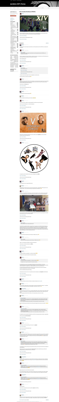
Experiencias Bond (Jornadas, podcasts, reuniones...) (13, 48)
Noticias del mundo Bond (14, 37)
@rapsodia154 (34, 359)
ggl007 (23, 44)
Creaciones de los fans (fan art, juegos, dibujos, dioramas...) (14, 42)
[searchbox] (45, 7)
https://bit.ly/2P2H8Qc (23, 35)
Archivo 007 (14, 0)
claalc (23, 13)
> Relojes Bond (12, 33)
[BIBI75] (20, 96)
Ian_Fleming (24, 356)
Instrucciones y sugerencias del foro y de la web (14, 51)
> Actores (12, 29)
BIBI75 (23, 185)
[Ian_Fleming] (20, 357)
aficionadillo (24, 288)
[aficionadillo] (20, 289)
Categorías (11, 22)
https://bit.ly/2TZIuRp (23, 63)
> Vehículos (12, 32)
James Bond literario (13, 36)
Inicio (11, 0)
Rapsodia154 (12, 71)
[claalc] (20, 14)
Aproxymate (40, 401)
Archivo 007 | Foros (17, 4)
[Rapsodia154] (20, 375)
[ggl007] (20, 45)
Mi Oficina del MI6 (19, 0)
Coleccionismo (12, 38)
